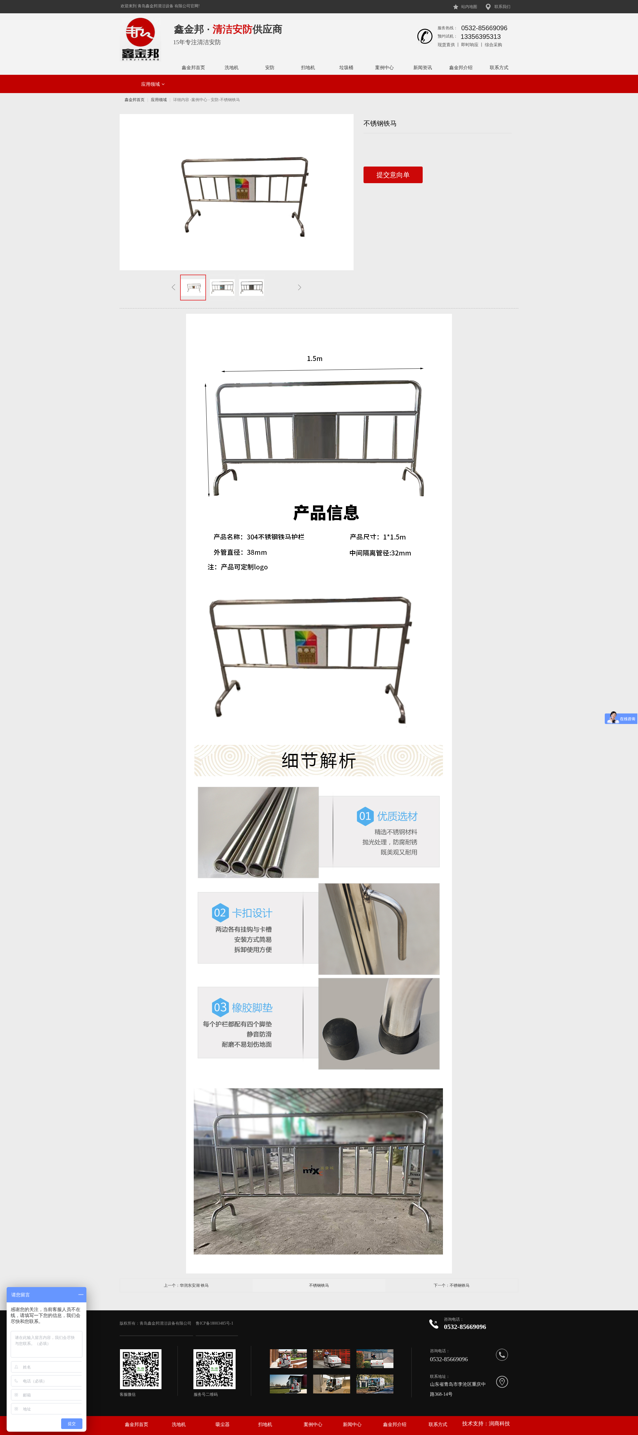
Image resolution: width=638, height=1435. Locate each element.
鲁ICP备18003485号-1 (215, 1323)
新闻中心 (352, 1424)
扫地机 (308, 67)
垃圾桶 (346, 67)
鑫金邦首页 (193, 67)
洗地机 (232, 67)
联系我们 (502, 6)
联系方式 (499, 67)
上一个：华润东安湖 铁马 (186, 1285)
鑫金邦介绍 (461, 67)
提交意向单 (393, 175)
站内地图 (469, 6)
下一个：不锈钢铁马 (452, 1285)
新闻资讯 (422, 67)
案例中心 (384, 67)
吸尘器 (223, 1424)
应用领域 (150, 84)
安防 (269, 67)
